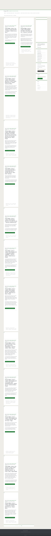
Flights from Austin (9, 63)
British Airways (12, 153)
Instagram (41, 56)
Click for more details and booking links (10, 43)
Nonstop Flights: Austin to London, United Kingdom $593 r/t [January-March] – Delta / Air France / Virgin (11, 409)
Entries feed (39, 85)
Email (38, 68)
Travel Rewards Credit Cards (8, 15)
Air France (22, 49)
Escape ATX (6, 11)
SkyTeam (22, 51)
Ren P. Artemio (12, 26)
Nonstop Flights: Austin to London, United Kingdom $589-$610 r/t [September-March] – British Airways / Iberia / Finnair (11, 281)
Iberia (10, 64)
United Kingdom (11, 65)
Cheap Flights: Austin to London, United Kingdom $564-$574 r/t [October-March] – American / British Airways (11, 211)
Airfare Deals (27, 49)
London (13, 64)
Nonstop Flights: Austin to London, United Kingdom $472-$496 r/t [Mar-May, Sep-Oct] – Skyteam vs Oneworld (26, 20)
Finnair (7, 154)
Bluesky (40, 53)
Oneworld (7, 65)
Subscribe (14, 15)
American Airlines (12, 364)
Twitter (40, 59)
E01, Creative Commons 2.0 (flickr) (12, 25)
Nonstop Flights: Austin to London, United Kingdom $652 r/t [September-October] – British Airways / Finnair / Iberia (11, 495)
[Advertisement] (25, 5)
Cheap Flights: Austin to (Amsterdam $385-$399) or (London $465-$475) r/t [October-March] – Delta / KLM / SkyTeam (11, 161)
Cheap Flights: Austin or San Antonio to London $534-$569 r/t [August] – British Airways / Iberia (11, 20)
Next (21, 525)
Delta (30, 49)
